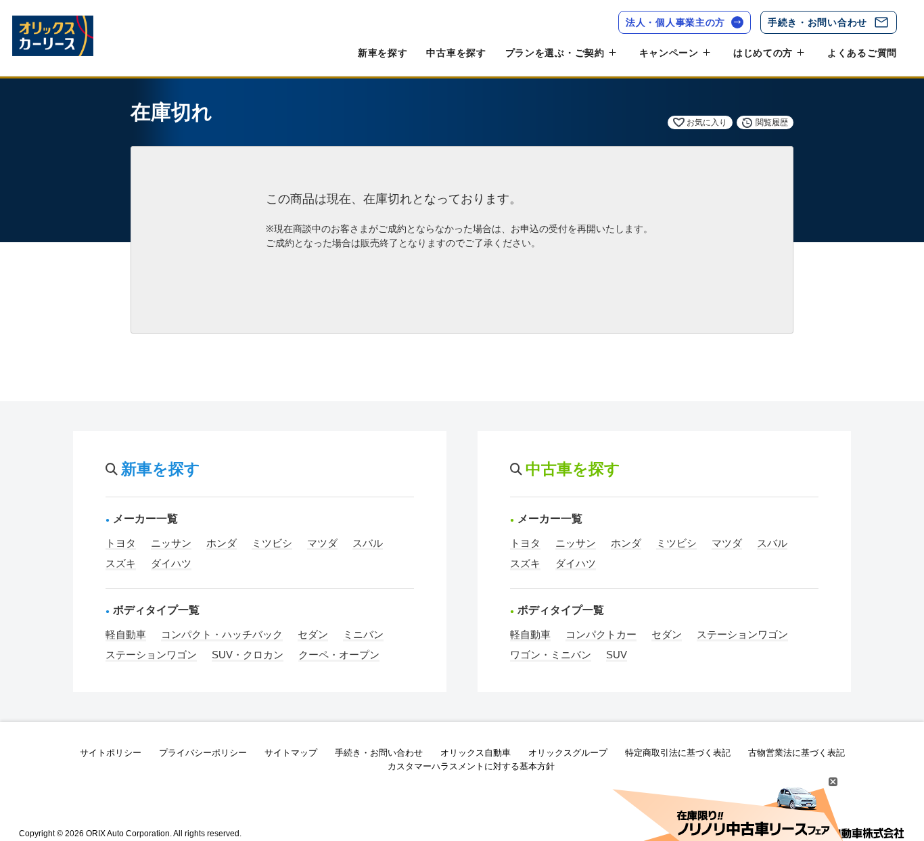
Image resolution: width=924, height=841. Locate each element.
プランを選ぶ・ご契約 (555, 52)
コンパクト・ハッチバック (222, 634)
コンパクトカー (601, 634)
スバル (367, 543)
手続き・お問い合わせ (817, 22)
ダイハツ (171, 563)
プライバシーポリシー (203, 753)
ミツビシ (272, 543)
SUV (616, 654)
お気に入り (707, 122)
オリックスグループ (567, 753)
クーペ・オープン (338, 654)
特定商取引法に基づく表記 (678, 753)
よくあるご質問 (862, 52)
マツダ (322, 543)
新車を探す (383, 52)
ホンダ (221, 543)
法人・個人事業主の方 (675, 22)
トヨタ (121, 543)
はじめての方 (763, 52)
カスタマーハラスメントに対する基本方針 (471, 766)
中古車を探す (456, 52)
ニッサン (171, 543)
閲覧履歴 (772, 122)
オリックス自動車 (475, 753)
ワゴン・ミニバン (550, 654)
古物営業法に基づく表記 (796, 753)
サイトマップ (290, 753)
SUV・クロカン (247, 654)
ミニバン (363, 634)
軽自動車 (126, 634)
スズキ (121, 563)
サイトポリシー (110, 753)
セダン (313, 634)
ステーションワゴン (151, 654)
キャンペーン (669, 52)
